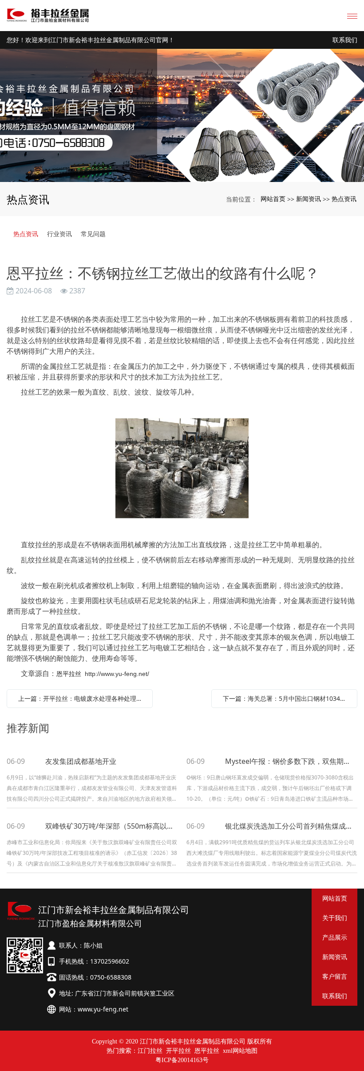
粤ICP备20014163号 (182, 1060)
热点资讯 (344, 198)
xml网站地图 (240, 1050)
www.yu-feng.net (103, 1009)
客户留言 (334, 976)
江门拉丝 (150, 1050)
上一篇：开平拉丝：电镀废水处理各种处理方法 (82, 698)
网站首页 (273, 198)
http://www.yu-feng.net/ (117, 673)
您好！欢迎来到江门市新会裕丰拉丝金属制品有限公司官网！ (90, 40)
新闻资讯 (308, 198)
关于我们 (334, 917)
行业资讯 (59, 233)
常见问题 (93, 233)
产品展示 (334, 937)
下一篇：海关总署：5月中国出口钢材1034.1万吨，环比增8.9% (286, 698)
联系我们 (344, 40)
